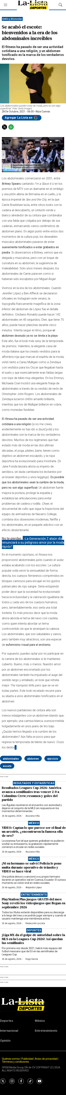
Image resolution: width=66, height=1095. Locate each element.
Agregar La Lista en (19, 117)
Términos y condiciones (15, 1061)
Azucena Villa (32, 816)
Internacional (9, 1030)
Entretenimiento (34, 894)
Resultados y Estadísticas (33, 783)
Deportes (34, 930)
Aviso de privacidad (46, 1058)
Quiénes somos (11, 1058)
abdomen (33, 758)
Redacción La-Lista (35, 923)
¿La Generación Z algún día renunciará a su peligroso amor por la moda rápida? (33, 542)
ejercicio (52, 758)
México (34, 823)
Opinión (5, 1040)
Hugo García (31, 959)
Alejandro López (33, 887)
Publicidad (27, 1058)
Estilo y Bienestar (12, 18)
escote (7, 766)
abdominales (11, 758)
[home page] (33, 1004)
